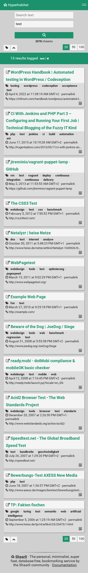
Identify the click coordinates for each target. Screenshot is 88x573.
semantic (50, 511)
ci (43, 134)
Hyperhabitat (17, 5)
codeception (50, 85)
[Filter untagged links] (7, 48)
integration (13, 179)
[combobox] (44, 24)
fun (12, 303)
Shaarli (21, 556)
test (42, 58)
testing (14, 85)
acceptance (69, 85)
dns (12, 239)
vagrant (33, 175)
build (52, 134)
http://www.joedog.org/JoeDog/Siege (32, 346)
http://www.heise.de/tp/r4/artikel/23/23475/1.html (40, 524)
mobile (42, 374)
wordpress (31, 85)
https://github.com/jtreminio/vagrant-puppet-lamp (40, 188)
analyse (48, 239)
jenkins (33, 134)
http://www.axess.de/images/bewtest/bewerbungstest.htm (46, 490)
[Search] (44, 35)
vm (12, 175)
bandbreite (27, 451)
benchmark (54, 209)
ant (9, 138)
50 (73, 47)
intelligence (15, 515)
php (12, 134)
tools (32, 269)
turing (27, 511)
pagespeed (14, 273)
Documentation (64, 565)
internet (34, 239)
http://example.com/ (21, 312)
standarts (70, 411)
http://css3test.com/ (21, 218)
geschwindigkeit (48, 451)
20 (66, 47)
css (40, 209)
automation (66, 134)
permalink (41, 94)
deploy (46, 175)
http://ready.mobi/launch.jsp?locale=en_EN (35, 383)
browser (44, 411)
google (14, 511)
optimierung (56, 269)
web (42, 333)
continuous (62, 175)
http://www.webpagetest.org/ (27, 282)
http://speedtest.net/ (21, 460)
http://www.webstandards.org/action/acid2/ (36, 423)
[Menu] (84, 6)
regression (14, 337)
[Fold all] (14, 48)
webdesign (17, 209)
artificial (75, 511)
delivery (48, 179)
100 (81, 47)
